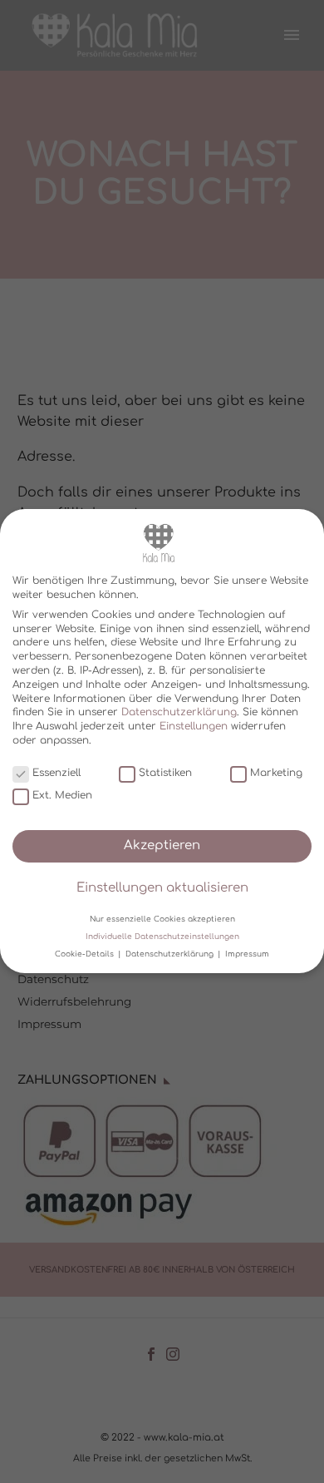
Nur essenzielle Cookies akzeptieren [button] (162, 919)
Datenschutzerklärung (179, 713)
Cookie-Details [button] (85, 954)
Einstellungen (194, 726)
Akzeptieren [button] (162, 845)
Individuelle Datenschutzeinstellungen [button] (162, 936)
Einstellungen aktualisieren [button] (162, 888)
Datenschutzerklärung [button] (170, 954)
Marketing (276, 773)
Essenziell (56, 773)
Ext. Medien (62, 795)
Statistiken (165, 773)
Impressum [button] (247, 954)
